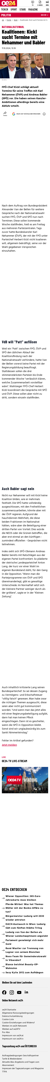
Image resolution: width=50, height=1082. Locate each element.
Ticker (4, 9)
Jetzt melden (9, 745)
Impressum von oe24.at (12, 1035)
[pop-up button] (39, 789)
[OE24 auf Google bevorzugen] (44, 114)
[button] (6, 789)
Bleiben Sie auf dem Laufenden (17, 982)
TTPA (4, 1072)
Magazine (33, 9)
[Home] (3, 20)
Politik (6, 15)
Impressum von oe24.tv (12, 1039)
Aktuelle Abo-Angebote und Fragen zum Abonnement (20, 1063)
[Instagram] (12, 992)
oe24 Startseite (9, 1010)
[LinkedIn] (27, 992)
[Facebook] (4, 992)
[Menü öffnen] (47, 9)
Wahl (15, 20)
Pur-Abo (6, 1032)
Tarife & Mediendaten (12, 1059)
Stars (23, 9)
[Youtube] (19, 992)
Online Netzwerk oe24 (12, 1000)
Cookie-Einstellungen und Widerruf (18, 1022)
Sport (14, 9)
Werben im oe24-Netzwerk (14, 1026)
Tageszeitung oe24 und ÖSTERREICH (19, 1046)
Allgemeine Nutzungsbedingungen (18, 1013)
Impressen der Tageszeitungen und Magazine (23, 1068)
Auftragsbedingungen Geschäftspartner (20, 1055)
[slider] (15, 789)
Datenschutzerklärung (12, 1016)
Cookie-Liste (8, 1019)
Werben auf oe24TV (11, 1029)
